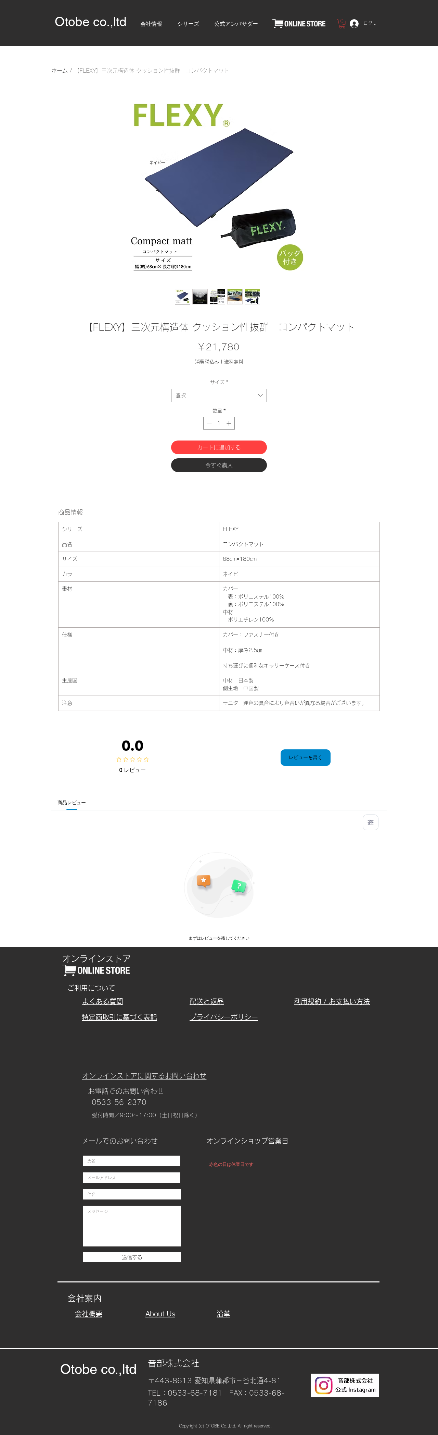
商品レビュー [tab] (71, 802)
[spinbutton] (219, 423)
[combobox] (219, 395)
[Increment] (229, 423)
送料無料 (233, 361)
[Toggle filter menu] (370, 822)
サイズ (219, 382)
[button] (151, 21)
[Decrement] (208, 423)
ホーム (59, 70)
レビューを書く (305, 757)
